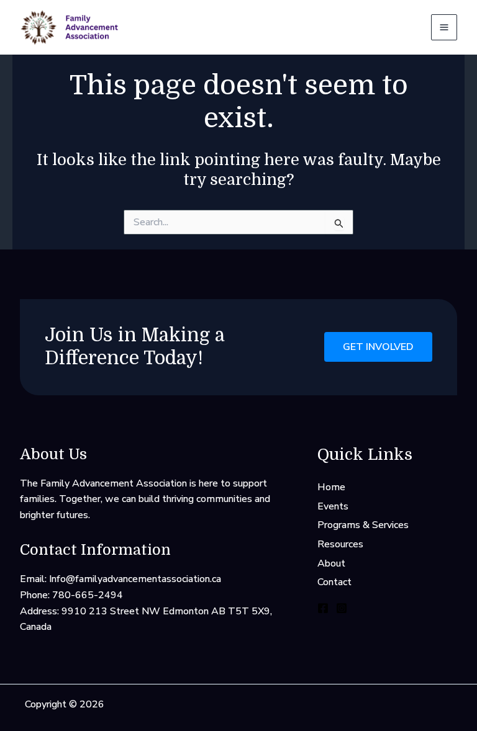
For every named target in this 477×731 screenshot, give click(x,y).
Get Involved (378, 347)
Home (331, 487)
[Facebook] (323, 608)
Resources (340, 544)
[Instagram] (341, 608)
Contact (334, 582)
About (331, 563)
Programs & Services (363, 525)
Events (332, 506)
